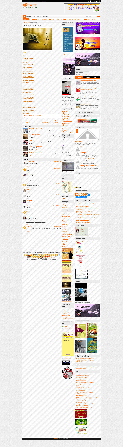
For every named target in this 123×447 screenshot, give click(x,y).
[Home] (24, 22)
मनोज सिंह (28, 183)
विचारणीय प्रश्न (83, 152)
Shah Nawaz (67, 116)
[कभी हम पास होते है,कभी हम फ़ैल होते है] (77, 160)
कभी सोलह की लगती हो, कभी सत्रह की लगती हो (89, 165)
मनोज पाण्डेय (66, 123)
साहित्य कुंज (65, 207)
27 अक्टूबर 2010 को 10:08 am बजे (57, 211)
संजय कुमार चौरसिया (29, 174)
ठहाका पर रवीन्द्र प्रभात (80, 390)
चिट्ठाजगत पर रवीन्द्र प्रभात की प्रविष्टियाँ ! (83, 399)
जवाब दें (27, 166)
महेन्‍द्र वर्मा (28, 194)
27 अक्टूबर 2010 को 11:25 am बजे (57, 216)
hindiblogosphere (66, 315)
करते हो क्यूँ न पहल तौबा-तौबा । (32, 25)
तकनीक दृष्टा (65, 313)
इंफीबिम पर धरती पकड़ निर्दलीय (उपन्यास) (83, 204)
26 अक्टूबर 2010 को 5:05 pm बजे (57, 168)
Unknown (66, 118)
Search (98, 16)
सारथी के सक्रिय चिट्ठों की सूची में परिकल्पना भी (84, 392)
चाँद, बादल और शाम (66, 238)
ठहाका (64, 198)
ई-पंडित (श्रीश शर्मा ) (66, 317)
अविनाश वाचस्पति (67, 120)
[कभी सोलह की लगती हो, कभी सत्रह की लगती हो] (77, 167)
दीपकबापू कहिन (65, 239)
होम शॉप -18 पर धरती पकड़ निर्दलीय (82, 220)
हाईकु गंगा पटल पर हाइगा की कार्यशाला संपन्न (31, 19)
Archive (95, 77)
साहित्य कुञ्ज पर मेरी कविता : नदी (82, 400)
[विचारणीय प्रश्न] (77, 154)
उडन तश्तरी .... (65, 218)
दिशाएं (64, 246)
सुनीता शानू (66, 128)
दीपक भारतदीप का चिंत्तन (67, 233)
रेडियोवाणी (64, 214)
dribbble (98, 1)
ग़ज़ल (37, 115)
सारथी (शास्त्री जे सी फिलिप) (68, 318)
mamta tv (65, 241)
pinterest (100, 1)
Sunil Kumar (29, 200)
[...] (32, 131)
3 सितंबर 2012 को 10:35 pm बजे (57, 226)
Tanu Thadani (29, 226)
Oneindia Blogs (66, 312)
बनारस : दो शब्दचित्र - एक (80, 402)
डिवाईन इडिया (65, 224)
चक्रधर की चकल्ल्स (66, 216)
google (92, 1)
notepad (64, 227)
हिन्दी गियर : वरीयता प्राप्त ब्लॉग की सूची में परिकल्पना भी (85, 382)
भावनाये (64, 226)
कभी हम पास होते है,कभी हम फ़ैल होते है (87, 158)
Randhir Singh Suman (31, 161)
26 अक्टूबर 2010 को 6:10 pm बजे (57, 189)
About (35, 16)
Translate (85, 74)
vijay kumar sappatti (68, 132)
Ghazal (39, 115)
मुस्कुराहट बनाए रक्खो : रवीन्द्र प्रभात (47, 19)
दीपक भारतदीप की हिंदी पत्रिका (68, 236)
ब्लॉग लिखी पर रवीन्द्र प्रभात (81, 393)
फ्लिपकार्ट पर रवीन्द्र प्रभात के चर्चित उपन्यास (84, 211)
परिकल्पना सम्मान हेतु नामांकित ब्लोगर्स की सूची (88, 80)
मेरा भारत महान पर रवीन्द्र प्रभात (82, 379)
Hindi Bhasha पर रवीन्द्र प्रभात (82, 395)
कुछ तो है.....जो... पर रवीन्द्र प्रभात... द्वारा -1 (84, 387)
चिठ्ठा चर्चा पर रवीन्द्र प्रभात (81, 380)
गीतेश (27, 205)
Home (24, 16)
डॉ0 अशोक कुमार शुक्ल (68, 121)
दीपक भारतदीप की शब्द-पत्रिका (68, 234)
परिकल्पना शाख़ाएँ (28, 16)
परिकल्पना (78, 6)
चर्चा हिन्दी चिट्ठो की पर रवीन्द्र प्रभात (82, 375)
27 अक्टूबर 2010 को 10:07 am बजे (57, 205)
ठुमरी (64, 244)
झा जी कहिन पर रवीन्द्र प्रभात (81, 377)
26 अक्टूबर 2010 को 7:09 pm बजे (57, 194)
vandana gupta (29, 217)
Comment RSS (45, 16)
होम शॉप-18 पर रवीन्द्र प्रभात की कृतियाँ (83, 222)
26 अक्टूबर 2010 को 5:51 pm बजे (57, 183)
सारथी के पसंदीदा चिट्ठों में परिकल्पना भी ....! (84, 407)
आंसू (81, 146)
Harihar (65, 113)
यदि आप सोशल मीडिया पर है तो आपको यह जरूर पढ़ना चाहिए (65, 19)
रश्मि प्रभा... (66, 126)
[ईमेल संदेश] (24, 117)
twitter (89, 1)
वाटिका (64, 204)
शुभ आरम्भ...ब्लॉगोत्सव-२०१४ (86, 104)
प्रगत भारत (65, 229)
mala (27, 189)
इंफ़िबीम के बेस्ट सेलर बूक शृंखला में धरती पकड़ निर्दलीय (85, 203)
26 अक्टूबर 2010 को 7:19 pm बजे (57, 200)
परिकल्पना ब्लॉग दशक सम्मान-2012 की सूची (88, 96)
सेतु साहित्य (65, 205)
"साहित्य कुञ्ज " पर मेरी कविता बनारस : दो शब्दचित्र (85, 404)
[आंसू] (77, 148)
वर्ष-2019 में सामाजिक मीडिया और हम (82, 19)
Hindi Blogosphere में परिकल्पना (82, 405)
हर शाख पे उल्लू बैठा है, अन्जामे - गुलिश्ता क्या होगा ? (85, 358)
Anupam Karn (29, 168)
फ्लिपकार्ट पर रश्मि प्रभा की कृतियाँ (82, 212)
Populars (79, 77)
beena (65, 130)
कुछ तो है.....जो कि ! (66, 213)
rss (94, 1)
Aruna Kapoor (67, 111)
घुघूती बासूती (65, 243)
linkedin (96, 1)
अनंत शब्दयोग (65, 231)
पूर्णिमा (27, 211)
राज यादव (64, 222)
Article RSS (39, 16)
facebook (90, 1)
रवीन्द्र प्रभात (32, 115)
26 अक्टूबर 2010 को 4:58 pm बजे (57, 161)
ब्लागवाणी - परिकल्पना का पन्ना (81, 374)
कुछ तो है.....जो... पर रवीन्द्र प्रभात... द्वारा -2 (84, 388)
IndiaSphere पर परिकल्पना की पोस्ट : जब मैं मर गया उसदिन (86, 397)
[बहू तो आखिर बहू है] (87, 134)
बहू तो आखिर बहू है (78, 141)
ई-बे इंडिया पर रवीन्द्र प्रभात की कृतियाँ (82, 206)
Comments (87, 77)
